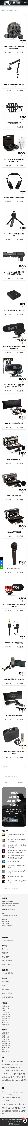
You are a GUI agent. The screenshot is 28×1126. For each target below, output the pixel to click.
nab (8, 1067)
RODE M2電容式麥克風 (14, 532)
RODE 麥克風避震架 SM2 (13, 123)
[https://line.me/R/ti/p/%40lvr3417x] (1, 567)
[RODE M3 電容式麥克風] (14, 480)
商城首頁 (3, 10)
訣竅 (13, 1080)
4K (3, 1061)
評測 (17, 1080)
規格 (9, 1080)
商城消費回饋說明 (7, 961)
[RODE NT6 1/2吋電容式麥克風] (14, 407)
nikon (11, 1067)
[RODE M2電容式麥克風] (14, 516)
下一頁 (22, 766)
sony (4, 1073)
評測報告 (4, 1020)
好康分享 (4, 1008)
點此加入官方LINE (10, 905)
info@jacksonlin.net (13, 903)
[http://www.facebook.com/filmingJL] (1, 564)
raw (22, 1070)
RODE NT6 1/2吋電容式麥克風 (14, 423)
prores (12, 1070)
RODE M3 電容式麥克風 (14, 496)
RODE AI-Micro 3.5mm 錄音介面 (14, 310)
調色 (20, 1080)
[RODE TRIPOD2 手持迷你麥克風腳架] (14, 218)
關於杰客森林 (5, 949)
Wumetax (16, 1124)
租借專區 (20, 782)
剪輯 (15, 1074)
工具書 (3, 1010)
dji (13, 1064)
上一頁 (6, 766)
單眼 (17, 1074)
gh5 (19, 1064)
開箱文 (3, 1022)
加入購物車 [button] (20, 52)
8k (7, 1061)
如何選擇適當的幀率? (14, 861)
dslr (15, 1064)
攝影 (24, 1074)
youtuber (9, 1074)
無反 (23, 1077)
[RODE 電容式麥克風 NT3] (14, 444)
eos (17, 1064)
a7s (9, 1061)
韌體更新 (4, 1024)
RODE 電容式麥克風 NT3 (14, 459)
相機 (6, 1080)
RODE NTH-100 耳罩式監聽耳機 (14, 197)
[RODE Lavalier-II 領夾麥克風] (14, 627)
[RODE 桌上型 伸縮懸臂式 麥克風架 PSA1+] (14, 69)
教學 (13, 1077)
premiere (6, 1070)
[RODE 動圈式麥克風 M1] (14, 553)
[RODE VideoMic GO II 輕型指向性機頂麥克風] (14, 589)
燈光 (3, 1080)
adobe (16, 1061)
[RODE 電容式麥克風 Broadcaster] (14, 663)
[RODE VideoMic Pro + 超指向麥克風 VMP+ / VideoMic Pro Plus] (14, 369)
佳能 (12, 1074)
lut (6, 1067)
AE (18, 1061)
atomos (21, 1061)
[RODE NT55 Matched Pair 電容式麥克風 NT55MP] (14, 144)
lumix (3, 1067)
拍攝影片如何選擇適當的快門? (16, 876)
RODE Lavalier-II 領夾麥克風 (14, 643)
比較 (17, 1077)
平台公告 (4, 1012)
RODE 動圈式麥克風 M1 (14, 568)
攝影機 (5, 1077)
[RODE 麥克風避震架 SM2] (14, 107)
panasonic (17, 1067)
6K (5, 1061)
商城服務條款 (5, 957)
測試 (20, 1077)
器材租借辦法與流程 (7, 965)
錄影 (24, 1080)
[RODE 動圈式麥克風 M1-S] (14, 700)
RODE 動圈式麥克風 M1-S (14, 715)
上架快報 (4, 1006)
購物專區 (7, 782)
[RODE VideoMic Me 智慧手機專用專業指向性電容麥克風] (14, 256)
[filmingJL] (1, 561)
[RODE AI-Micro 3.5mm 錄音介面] (14, 295)
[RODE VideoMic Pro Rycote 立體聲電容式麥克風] (14, 331)
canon (9, 1064)
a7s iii (12, 1061)
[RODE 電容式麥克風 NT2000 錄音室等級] (14, 736)
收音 (9, 1077)
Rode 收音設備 (9, 10)
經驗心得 (4, 1018)
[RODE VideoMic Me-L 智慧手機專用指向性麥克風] (14, 31)
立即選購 (14, 820)
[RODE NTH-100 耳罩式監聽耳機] (14, 182)
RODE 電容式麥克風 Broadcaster (14, 679)
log (21, 1064)
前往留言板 (10, 901)
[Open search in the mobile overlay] (14, 776)
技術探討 (4, 1014)
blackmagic (4, 1064)
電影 (3, 1083)
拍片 (21, 1074)
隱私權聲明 (5, 953)
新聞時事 (4, 1016)
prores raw (17, 1070)
